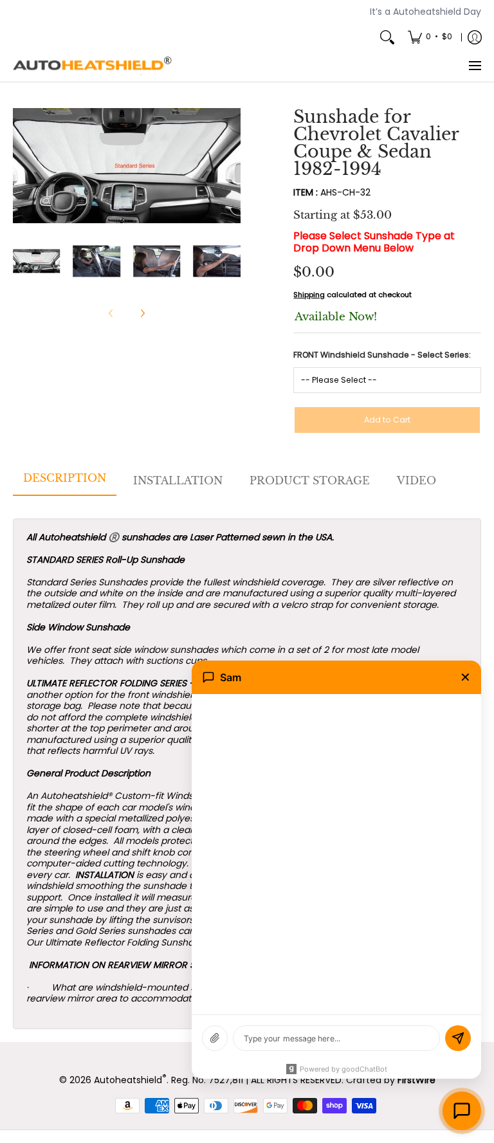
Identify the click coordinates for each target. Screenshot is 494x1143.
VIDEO (416, 480)
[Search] (387, 37)
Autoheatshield (130, 1080)
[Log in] (475, 37)
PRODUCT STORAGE (310, 480)
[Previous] (22, 166)
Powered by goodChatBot (343, 1069)
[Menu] (474, 66)
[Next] (231, 166)
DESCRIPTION (64, 477)
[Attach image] (215, 1038)
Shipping (309, 294)
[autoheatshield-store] (93, 66)
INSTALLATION (178, 480)
